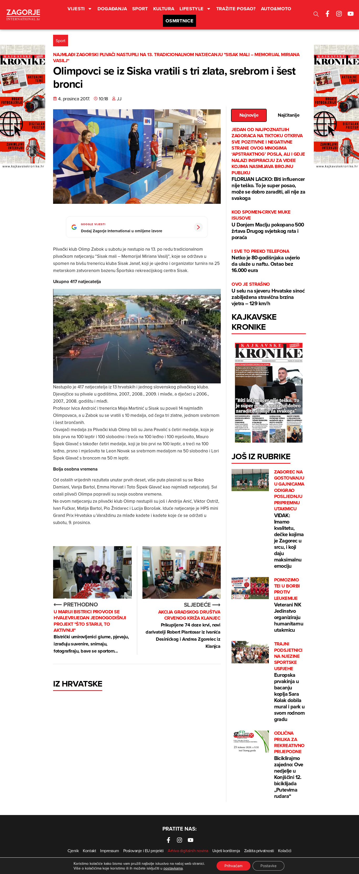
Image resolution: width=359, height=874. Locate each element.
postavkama (173, 868)
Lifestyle (191, 8)
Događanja (112, 8)
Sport (140, 8)
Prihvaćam (233, 865)
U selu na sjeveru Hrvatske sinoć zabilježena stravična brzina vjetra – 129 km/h (268, 294)
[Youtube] (350, 14)
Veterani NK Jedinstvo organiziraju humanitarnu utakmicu (288, 605)
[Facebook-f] (327, 14)
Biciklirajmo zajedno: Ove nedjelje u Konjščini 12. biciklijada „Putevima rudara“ (289, 765)
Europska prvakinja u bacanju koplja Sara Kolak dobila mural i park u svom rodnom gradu (289, 682)
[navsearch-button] (316, 15)
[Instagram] (339, 14)
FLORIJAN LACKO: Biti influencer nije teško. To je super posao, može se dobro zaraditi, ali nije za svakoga (268, 164)
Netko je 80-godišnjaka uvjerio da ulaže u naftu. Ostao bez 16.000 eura (266, 261)
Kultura (164, 8)
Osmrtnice (179, 20)
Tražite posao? (236, 8)
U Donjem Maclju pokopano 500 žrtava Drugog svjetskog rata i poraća (268, 225)
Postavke (268, 865)
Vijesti (76, 8)
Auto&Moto (276, 8)
